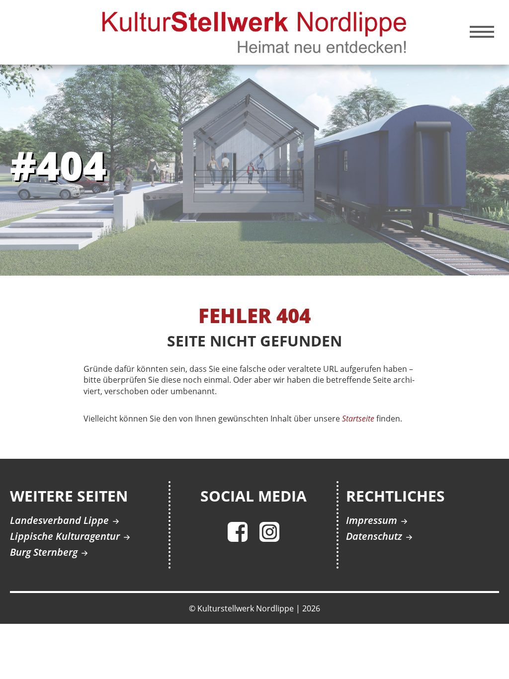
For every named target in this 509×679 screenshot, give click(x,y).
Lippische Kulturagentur (65, 536)
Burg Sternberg (44, 552)
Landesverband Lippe (59, 520)
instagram (269, 532)
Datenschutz (374, 536)
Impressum (371, 520)
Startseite (358, 418)
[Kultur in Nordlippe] (254, 31)
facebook (238, 532)
